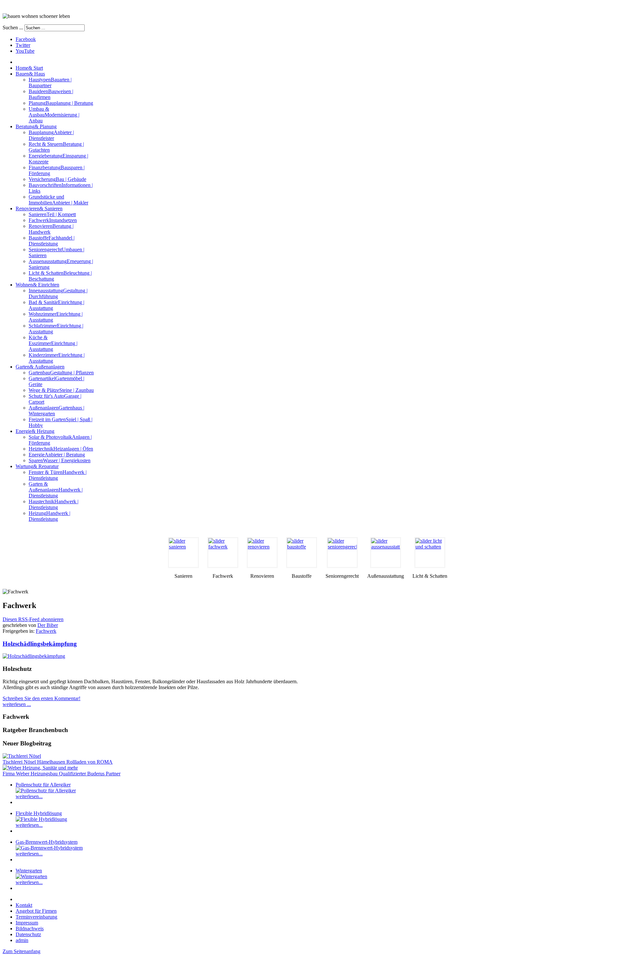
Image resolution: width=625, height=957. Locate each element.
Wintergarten (29, 870)
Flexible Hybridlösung (39, 813)
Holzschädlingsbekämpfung (40, 643)
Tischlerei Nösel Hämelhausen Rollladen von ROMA (58, 762)
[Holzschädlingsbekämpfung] (34, 656)
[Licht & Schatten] (429, 552)
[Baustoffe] (301, 552)
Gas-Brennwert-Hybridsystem (46, 842)
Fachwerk (46, 631)
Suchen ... (13, 27)
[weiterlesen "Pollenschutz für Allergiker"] (46, 790)
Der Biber (47, 625)
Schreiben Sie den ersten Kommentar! (41, 698)
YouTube (25, 51)
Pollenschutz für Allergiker (43, 784)
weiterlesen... (29, 796)
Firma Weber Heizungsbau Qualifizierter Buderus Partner (61, 773)
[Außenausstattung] (385, 552)
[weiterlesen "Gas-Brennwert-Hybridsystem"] (49, 848)
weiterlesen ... (17, 704)
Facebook (26, 39)
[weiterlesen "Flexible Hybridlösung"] (41, 819)
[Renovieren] (262, 552)
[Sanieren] (183, 552)
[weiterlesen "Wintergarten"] (31, 876)
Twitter (23, 45)
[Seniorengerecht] (342, 552)
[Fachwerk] (222, 552)
